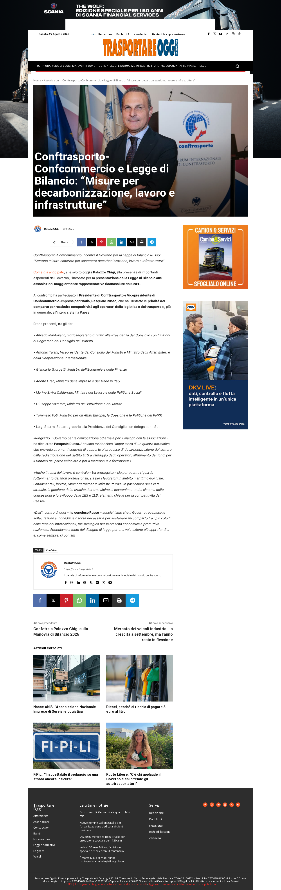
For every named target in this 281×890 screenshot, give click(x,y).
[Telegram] (152, 242)
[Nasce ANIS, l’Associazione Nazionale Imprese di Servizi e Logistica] (66, 678)
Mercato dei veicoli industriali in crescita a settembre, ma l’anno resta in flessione (143, 634)
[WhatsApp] (111, 242)
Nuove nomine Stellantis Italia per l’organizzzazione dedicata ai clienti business (102, 826)
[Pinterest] (101, 242)
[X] (91, 242)
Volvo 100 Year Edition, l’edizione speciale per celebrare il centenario (102, 849)
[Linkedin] (227, 34)
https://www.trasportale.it (79, 569)
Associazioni (51, 80)
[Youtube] (221, 34)
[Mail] (84, 581)
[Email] (131, 242)
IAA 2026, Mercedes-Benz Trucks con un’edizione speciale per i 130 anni (102, 838)
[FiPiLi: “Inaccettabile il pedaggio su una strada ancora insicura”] (66, 746)
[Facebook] (208, 34)
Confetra (51, 550)
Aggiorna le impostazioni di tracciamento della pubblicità (182, 884)
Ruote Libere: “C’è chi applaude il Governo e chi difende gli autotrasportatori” (133, 779)
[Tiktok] (239, 34)
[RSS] (91, 581)
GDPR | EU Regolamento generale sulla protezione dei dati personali (106, 884)
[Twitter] (215, 34)
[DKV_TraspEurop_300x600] (215, 433)
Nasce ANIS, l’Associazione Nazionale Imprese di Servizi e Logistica (64, 709)
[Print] (141, 242)
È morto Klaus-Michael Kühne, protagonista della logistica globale (102, 859)
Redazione (51, 228)
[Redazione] (38, 228)
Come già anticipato (48, 272)
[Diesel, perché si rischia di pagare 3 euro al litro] (139, 678)
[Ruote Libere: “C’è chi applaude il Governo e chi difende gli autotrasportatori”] (139, 746)
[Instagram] (233, 34)
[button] (237, 66)
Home (37, 80)
